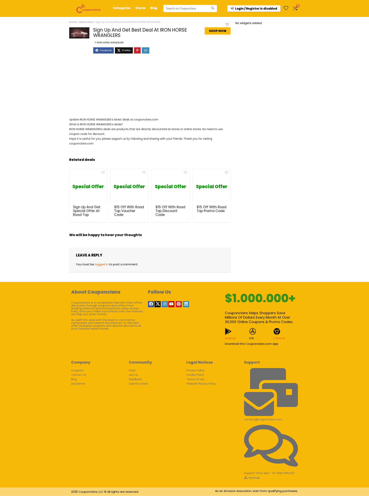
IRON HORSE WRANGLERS (110, 42)
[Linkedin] (186, 304)
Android (230, 338)
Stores (140, 8)
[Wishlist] (286, 8)
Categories (122, 8)
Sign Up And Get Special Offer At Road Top (86, 211)
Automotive (86, 22)
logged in (101, 264)
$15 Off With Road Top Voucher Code (129, 211)
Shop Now (217, 31)
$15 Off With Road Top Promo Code (211, 209)
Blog (153, 8)
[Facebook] (151, 304)
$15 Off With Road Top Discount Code (170, 211)
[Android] (228, 331)
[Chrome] (276, 331)
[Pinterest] (179, 304)
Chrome (279, 338)
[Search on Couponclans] (212, 8)
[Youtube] (171, 304)
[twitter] (158, 304)
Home (73, 22)
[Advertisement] (150, 87)
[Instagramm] (165, 304)
